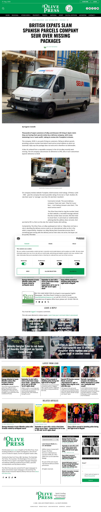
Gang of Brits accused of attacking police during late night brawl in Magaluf (70, 281)
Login (95, 1)
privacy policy (91, 476)
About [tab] (74, 243)
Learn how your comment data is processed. (63, 315)
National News (53, 20)
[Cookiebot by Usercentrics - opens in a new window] (77, 238)
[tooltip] (87, 8)
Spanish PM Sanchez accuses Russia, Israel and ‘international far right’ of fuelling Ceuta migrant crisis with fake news (70, 382)
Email (84, 463)
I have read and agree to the (92, 475)
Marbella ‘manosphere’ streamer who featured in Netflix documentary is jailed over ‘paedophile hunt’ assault (90, 382)
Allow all (73, 271)
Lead (46, 20)
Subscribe (85, 1)
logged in (34, 312)
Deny (28, 271)
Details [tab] (50, 243)
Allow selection (50, 271)
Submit (90, 480)
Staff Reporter (52, 46)
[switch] (41, 264)
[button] (57, 439)
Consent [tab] (26, 243)
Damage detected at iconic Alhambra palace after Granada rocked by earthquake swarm (30, 282)
